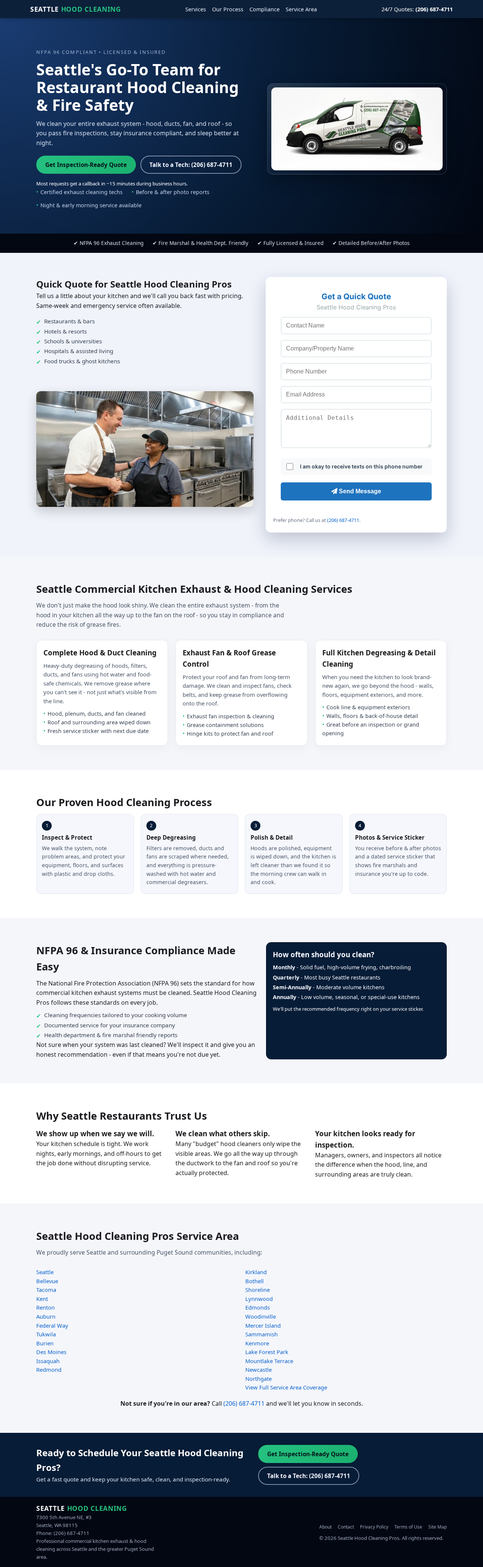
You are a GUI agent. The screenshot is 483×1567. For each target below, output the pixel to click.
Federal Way (52, 1325)
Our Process (227, 9)
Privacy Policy (374, 1527)
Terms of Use (408, 1527)
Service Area (301, 9)
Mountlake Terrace (269, 1361)
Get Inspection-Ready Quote (86, 164)
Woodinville (260, 1316)
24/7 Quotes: (417, 9)
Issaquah (48, 1361)
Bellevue (47, 1281)
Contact (346, 1527)
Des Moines (51, 1352)
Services (195, 9)
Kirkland (256, 1272)
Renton (45, 1307)
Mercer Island (263, 1325)
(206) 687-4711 (343, 520)
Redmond (49, 1369)
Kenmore (257, 1343)
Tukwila (46, 1334)
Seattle (75, 9)
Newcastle (258, 1369)
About (325, 1527)
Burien (45, 1343)
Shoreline (257, 1289)
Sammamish (261, 1334)
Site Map (437, 1527)
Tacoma (46, 1289)
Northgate (258, 1378)
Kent (42, 1298)
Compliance (264, 9)
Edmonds (257, 1307)
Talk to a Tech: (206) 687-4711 (190, 164)
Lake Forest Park (266, 1352)
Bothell (254, 1281)
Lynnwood (259, 1298)
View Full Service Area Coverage (286, 1387)
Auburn (45, 1316)
